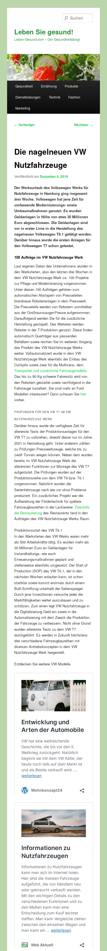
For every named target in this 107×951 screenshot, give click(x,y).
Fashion (74, 97)
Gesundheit (24, 86)
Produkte (71, 86)
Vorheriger (24, 124)
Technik (54, 97)
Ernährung (49, 86)
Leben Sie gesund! (43, 31)
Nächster (83, 124)
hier (83, 394)
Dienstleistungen (28, 97)
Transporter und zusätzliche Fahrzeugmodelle (50, 370)
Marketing (22, 108)
